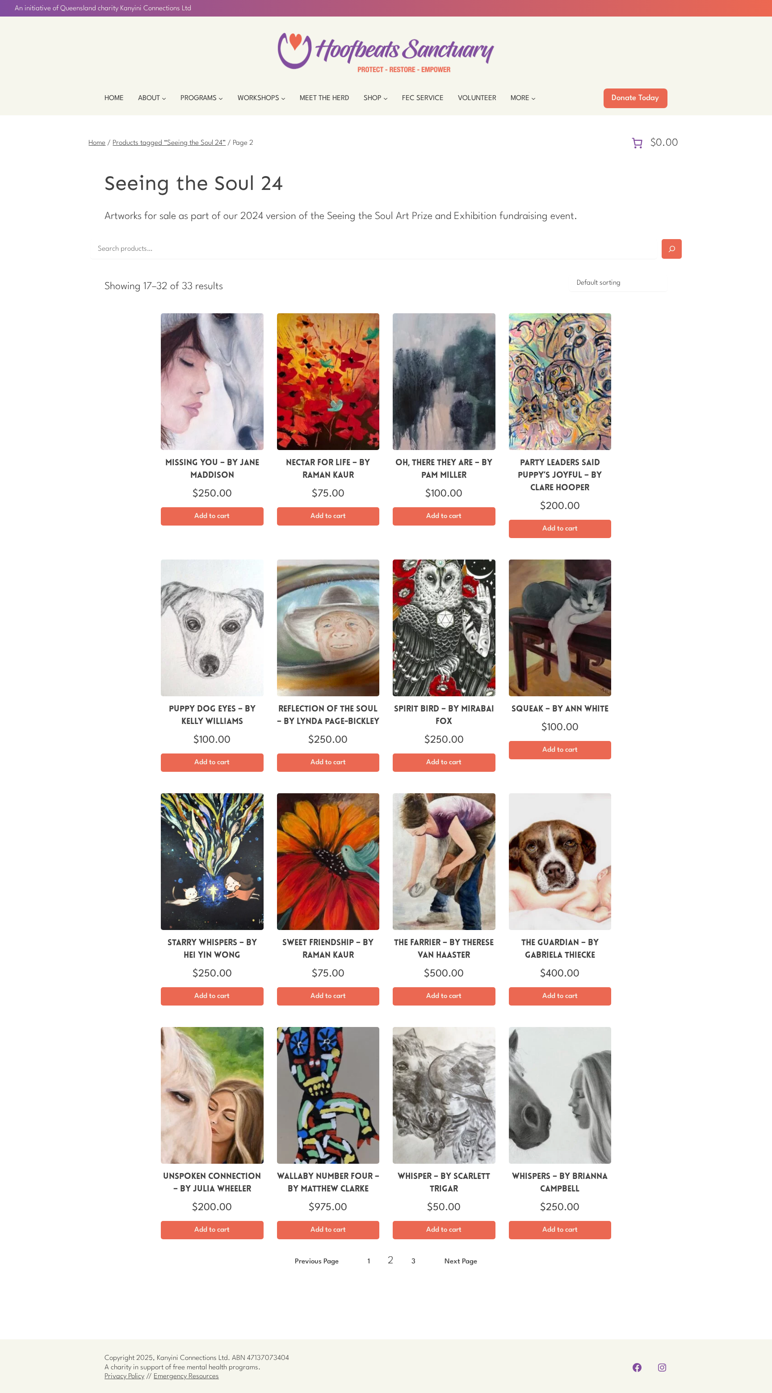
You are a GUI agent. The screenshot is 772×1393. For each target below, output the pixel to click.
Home (96, 143)
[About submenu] (164, 98)
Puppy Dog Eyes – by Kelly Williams (212, 715)
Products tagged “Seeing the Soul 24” (169, 143)
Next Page (461, 1261)
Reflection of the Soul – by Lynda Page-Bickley (328, 715)
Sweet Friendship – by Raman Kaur (327, 949)
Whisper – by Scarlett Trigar (444, 1183)
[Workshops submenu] (283, 98)
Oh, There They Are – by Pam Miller (443, 469)
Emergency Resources (186, 1376)
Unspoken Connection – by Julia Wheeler (212, 1183)
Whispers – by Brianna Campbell (560, 1183)
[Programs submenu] (220, 98)
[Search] (671, 249)
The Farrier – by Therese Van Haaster (444, 949)
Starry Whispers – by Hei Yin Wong (212, 949)
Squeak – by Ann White (560, 709)
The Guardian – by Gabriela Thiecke (560, 949)
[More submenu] (533, 98)
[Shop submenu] (385, 98)
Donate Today (635, 98)
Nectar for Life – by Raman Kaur (328, 469)
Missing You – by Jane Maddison (212, 469)
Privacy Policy (124, 1376)
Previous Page (317, 1261)
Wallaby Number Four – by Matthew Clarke (328, 1183)
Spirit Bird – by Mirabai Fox (444, 715)
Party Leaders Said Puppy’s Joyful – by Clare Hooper (560, 475)
